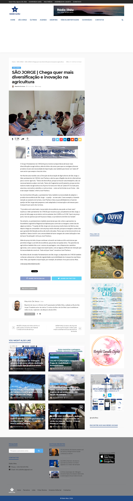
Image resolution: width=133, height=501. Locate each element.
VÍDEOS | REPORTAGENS (70, 20)
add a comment (29, 288)
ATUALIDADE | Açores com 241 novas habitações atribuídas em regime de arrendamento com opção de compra (64, 391)
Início (19, 490)
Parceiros (26, 490)
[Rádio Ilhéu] (15, 10)
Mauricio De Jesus (20, 86)
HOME (12, 20)
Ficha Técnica (42, 490)
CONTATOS (99, 20)
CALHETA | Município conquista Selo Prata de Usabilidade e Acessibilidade (66, 363)
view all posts (29, 314)
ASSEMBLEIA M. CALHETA (63, 2)
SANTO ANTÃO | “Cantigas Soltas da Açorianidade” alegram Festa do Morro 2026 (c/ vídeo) (27, 421)
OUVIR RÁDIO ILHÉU (35, 2)
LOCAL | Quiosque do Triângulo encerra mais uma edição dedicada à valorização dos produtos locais (26, 363)
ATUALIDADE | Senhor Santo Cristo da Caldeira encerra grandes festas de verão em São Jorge (26, 392)
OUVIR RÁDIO (87, 20)
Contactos (67, 490)
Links (33, 490)
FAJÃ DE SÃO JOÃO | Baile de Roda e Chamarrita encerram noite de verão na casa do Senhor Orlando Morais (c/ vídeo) (66, 420)
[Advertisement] (66, 38)
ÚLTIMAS (33, 20)
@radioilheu (94, 418)
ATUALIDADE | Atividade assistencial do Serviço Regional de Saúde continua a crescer (72, 451)
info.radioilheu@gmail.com (24, 469)
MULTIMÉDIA (48, 2)
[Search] (122, 19)
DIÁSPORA (54, 20)
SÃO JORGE (22, 20)
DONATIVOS (77, 2)
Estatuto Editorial (55, 490)
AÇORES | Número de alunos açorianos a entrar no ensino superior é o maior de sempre (70, 462)
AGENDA (43, 20)
